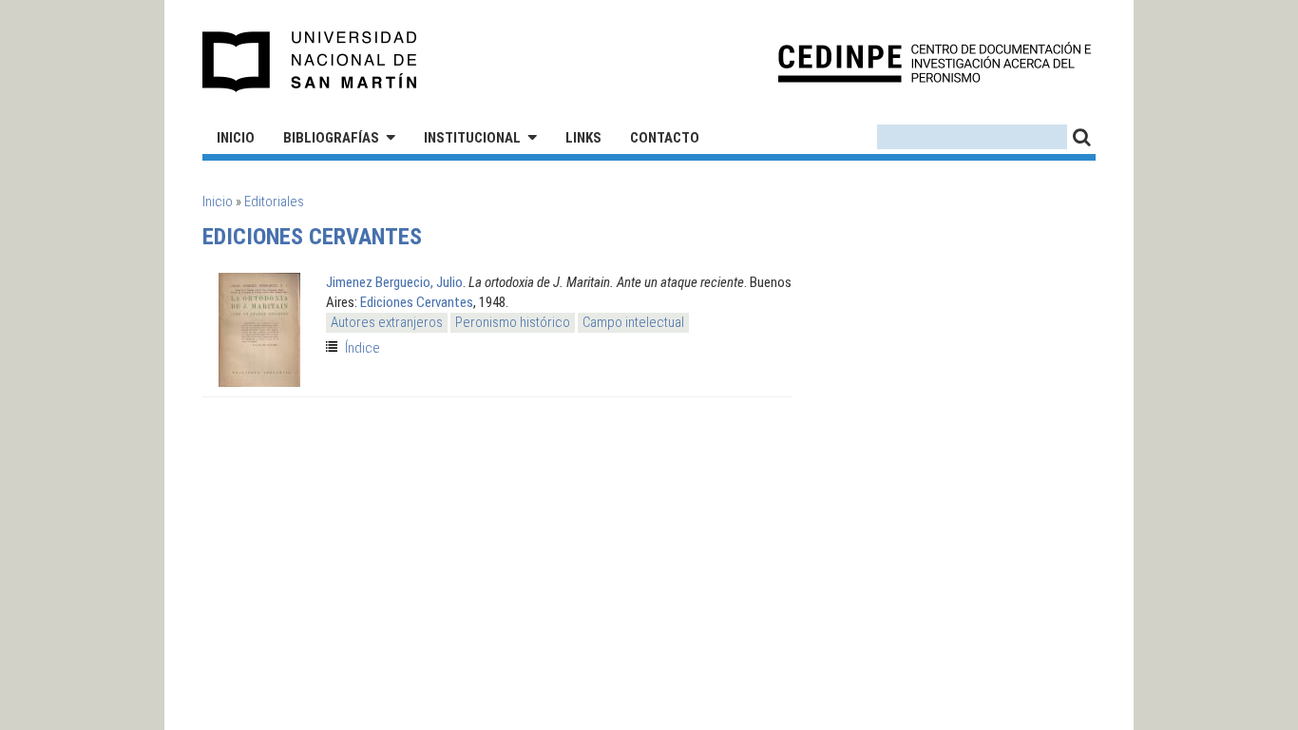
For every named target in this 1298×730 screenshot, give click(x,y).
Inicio (236, 137)
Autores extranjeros (387, 322)
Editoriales (274, 201)
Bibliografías (331, 137)
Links (583, 137)
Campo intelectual (633, 322)
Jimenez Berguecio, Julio (394, 282)
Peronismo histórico (512, 322)
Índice (362, 347)
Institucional (472, 137)
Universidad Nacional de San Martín (310, 61)
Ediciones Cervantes (416, 302)
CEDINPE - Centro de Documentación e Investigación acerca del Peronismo (934, 62)
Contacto (664, 137)
